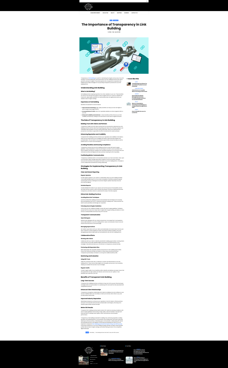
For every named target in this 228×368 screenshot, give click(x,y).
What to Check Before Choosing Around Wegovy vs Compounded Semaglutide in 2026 (139, 105)
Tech (111, 20)
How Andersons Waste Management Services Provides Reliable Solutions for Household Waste (139, 97)
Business (138, 349)
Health (136, 101)
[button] (147, 1)
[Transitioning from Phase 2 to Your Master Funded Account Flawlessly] (129, 84)
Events (136, 109)
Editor (110, 32)
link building (92, 332)
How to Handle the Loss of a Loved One (139, 112)
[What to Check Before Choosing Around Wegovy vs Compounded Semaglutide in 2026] (129, 104)
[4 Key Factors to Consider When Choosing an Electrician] (129, 90)
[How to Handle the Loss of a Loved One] (129, 112)
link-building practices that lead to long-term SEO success (107, 332)
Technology (115, 20)
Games (81, 355)
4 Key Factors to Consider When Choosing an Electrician (139, 90)
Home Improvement (139, 88)
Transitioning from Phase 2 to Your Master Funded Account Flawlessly (139, 85)
